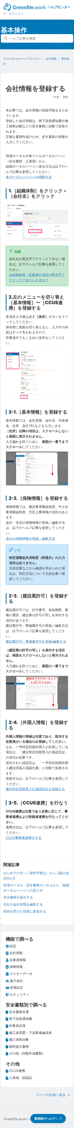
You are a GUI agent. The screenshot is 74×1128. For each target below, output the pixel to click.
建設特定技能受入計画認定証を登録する (35, 789)
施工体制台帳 (19, 1039)
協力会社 (16, 981)
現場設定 (16, 987)
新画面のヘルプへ (46, 1118)
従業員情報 (17, 960)
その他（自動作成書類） (27, 1053)
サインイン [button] (16, 13)
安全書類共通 (19, 1012)
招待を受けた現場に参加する (24, 911)
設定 (13, 946)
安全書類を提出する (18, 897)
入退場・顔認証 (20, 1078)
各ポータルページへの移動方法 (29, 177)
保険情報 (16, 967)
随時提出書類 (19, 1046)
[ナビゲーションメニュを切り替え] (4, 13)
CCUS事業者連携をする (24, 838)
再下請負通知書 (20, 1019)
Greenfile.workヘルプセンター (22, 58)
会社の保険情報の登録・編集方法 (30, 538)
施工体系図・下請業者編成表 (30, 1033)
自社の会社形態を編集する (23, 904)
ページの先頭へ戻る (51, 1095)
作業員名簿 (17, 1026)
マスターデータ (20, 974)
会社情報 (51, 58)
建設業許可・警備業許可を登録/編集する (36, 641)
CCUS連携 (17, 1071)
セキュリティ (19, 994)
